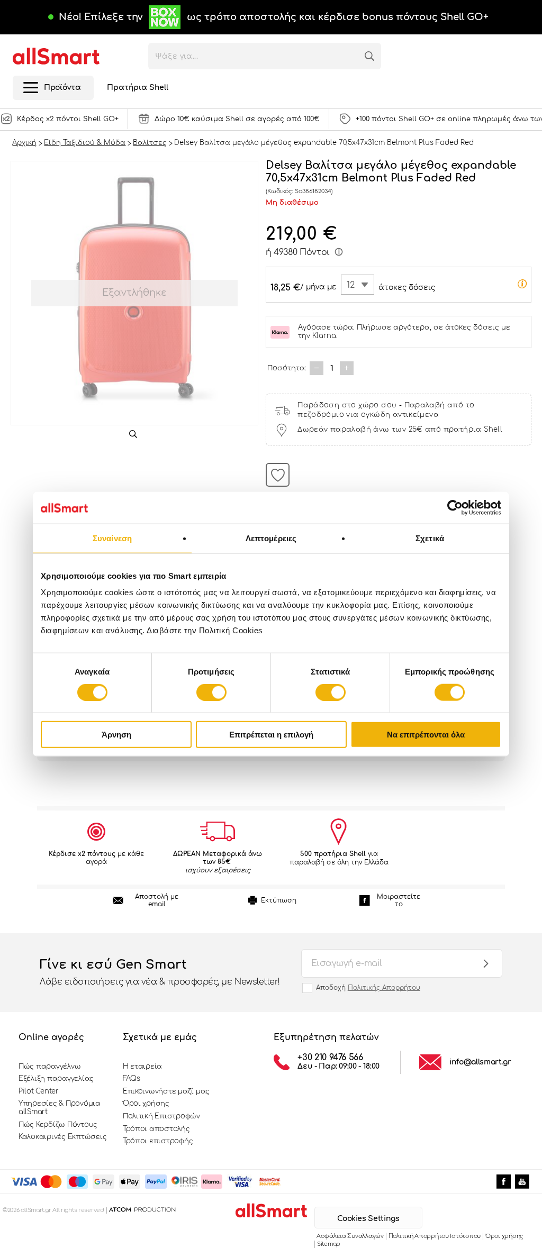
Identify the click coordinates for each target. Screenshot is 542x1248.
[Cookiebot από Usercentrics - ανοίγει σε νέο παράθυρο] (455, 507)
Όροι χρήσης (146, 1103)
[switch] (211, 692)
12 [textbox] (351, 285)
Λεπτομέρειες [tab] (271, 537)
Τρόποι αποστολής (156, 1129)
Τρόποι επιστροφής (158, 1141)
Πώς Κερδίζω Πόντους (58, 1124)
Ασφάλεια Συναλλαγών (350, 1236)
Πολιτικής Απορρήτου (384, 987)
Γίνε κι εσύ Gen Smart (160, 972)
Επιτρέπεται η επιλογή (271, 734)
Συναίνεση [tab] (112, 537)
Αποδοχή (368, 987)
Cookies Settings (368, 1219)
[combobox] (357, 285)
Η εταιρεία (142, 1066)
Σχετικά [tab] (429, 537)
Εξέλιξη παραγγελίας (56, 1078)
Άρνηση (116, 734)
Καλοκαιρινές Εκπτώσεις (62, 1137)
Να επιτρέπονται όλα (426, 734)
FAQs (131, 1078)
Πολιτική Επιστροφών (161, 1116)
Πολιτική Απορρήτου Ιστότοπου (435, 1236)
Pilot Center (39, 1091)
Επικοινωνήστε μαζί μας (166, 1091)
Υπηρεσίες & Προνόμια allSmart (60, 1108)
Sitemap (328, 1244)
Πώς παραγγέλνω (49, 1066)
